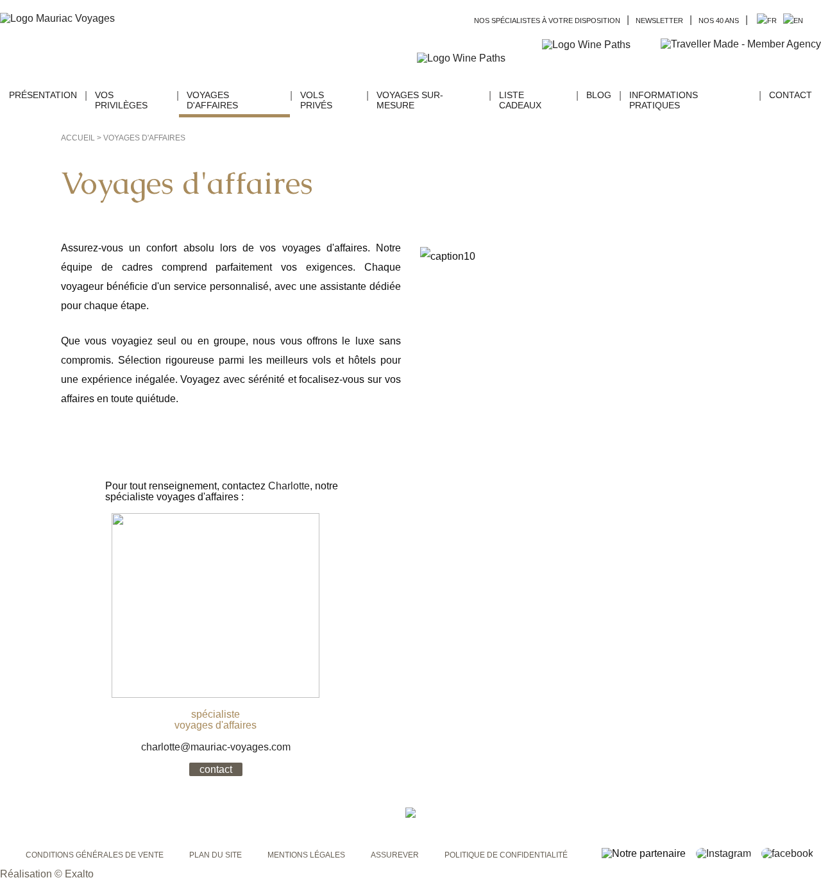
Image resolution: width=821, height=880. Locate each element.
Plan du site (215, 854)
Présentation (43, 95)
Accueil (78, 137)
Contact (790, 95)
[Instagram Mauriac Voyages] (727, 853)
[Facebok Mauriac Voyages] (791, 853)
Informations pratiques (663, 100)
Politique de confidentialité (506, 854)
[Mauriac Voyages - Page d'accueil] (57, 18)
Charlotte (289, 485)
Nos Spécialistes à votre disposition (547, 20)
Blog (598, 95)
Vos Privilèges (121, 100)
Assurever (395, 854)
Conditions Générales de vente (95, 854)
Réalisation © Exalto (47, 873)
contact (215, 769)
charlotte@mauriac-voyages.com (216, 746)
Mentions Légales (306, 854)
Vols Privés (316, 100)
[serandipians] (741, 57)
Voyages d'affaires (212, 100)
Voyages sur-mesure (410, 100)
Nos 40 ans (718, 20)
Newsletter (659, 20)
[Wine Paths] (598, 45)
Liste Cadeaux (520, 100)
